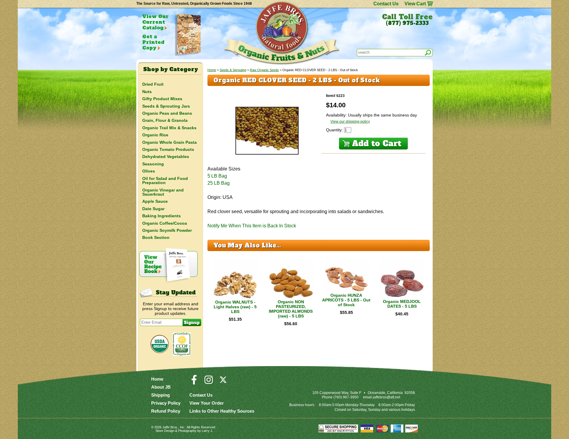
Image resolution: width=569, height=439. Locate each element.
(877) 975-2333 (407, 23)
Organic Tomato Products (168, 149)
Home (211, 70)
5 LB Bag (217, 175)
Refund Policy (165, 411)
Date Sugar (153, 208)
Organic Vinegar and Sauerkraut (163, 192)
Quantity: (335, 129)
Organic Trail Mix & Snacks (169, 127)
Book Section (156, 237)
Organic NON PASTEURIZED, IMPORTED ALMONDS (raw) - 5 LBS (291, 308)
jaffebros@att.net (386, 397)
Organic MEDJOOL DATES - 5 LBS (402, 304)
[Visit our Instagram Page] (208, 382)
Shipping (160, 395)
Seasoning (153, 164)
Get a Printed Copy (153, 42)
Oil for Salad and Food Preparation (165, 180)
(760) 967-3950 (346, 397)
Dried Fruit (153, 84)
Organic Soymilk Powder (167, 230)
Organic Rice (155, 135)
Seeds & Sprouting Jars (166, 106)
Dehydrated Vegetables (165, 156)
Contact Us (386, 3)
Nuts (147, 91)
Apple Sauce (155, 201)
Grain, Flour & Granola (165, 120)
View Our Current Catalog (155, 22)
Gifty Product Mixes (162, 98)
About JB (161, 386)
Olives (148, 171)
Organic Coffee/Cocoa (164, 223)
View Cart (415, 3)
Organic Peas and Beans (167, 113)
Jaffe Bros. (170, 427)
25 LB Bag (218, 183)
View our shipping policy (350, 121)
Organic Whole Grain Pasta (169, 142)
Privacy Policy (165, 403)
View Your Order (206, 403)
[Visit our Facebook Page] (194, 382)
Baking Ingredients (161, 215)
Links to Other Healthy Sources (221, 411)
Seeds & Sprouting (233, 70)
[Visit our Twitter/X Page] (223, 382)
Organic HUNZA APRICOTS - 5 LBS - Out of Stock (346, 300)
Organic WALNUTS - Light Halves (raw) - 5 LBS (235, 307)
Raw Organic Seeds (264, 70)
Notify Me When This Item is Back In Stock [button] (251, 225)
